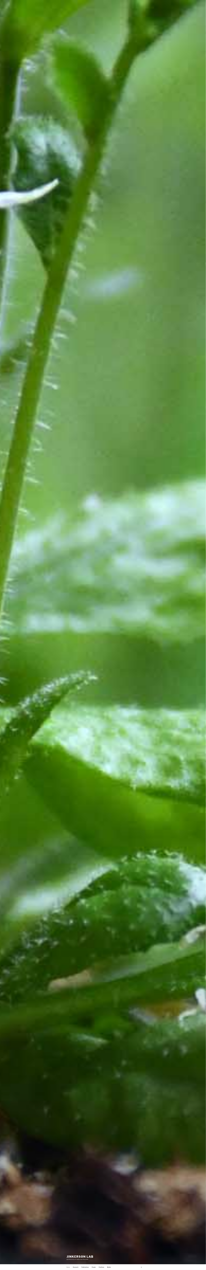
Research (75, 1267)
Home (68, 1267)
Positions (101, 1267)
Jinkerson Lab (80, 1256)
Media (109, 1267)
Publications (85, 1267)
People (94, 1267)
